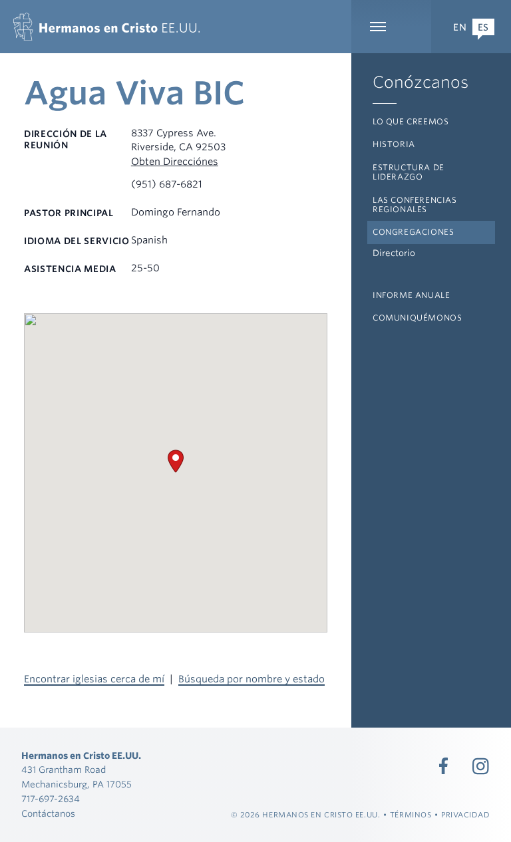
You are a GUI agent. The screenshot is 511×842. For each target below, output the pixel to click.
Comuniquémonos (417, 318)
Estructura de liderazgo (408, 172)
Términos (410, 814)
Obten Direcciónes (174, 162)
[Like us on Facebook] (443, 766)
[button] (175, 461)
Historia (394, 144)
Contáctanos (48, 813)
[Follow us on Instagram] (481, 766)
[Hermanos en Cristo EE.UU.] (106, 26)
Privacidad (465, 814)
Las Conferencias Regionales (415, 204)
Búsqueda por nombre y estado (251, 679)
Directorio (394, 253)
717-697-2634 (50, 798)
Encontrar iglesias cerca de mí (94, 679)
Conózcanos (420, 82)
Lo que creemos (410, 121)
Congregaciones (413, 232)
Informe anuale (411, 295)
